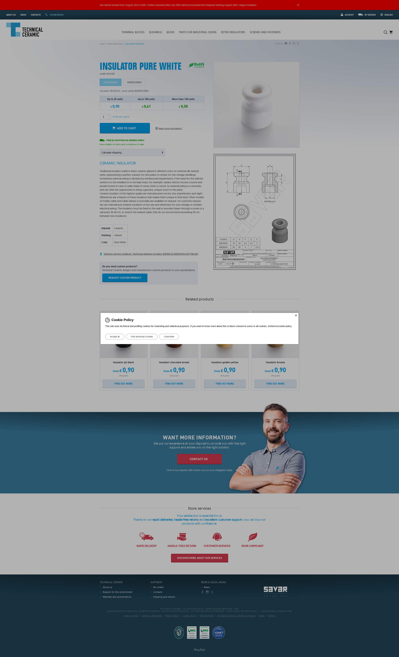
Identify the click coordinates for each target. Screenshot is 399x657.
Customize (169, 336)
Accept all (115, 336)
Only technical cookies (142, 336)
